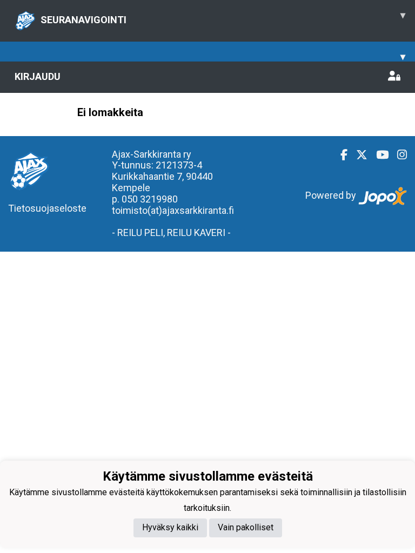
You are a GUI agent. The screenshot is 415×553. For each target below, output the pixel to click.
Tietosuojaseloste (47, 208)
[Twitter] (357, 155)
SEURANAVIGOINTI (223, 17)
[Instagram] (398, 155)
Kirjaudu (38, 76)
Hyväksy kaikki (170, 527)
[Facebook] (339, 155)
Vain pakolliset (245, 527)
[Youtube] (378, 155)
